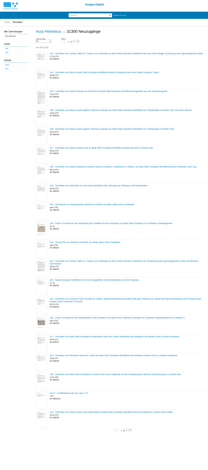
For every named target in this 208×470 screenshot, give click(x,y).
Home (7, 22)
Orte (6, 69)
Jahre (7, 65)
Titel (6, 49)
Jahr (6, 52)
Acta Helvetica (10, 36)
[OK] (110, 15)
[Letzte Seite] (77, 41)
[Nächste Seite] (74, 41)
